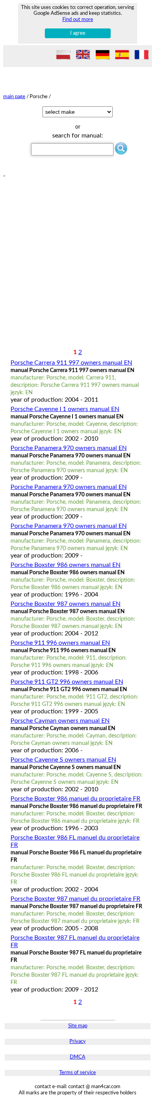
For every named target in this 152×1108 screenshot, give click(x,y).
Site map (77, 1026)
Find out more (77, 19)
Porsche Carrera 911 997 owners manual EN (71, 363)
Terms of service (77, 1072)
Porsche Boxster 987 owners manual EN (65, 604)
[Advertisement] (76, 256)
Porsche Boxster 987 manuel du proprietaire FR (75, 899)
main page (14, 96)
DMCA (77, 1057)
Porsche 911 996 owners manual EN (60, 643)
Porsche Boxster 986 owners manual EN (65, 565)
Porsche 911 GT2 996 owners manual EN (67, 682)
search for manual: (77, 135)
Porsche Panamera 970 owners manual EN (69, 448)
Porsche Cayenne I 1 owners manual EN (65, 409)
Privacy (77, 1041)
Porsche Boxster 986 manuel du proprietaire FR (75, 799)
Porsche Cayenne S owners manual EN (63, 760)
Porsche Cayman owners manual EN (60, 721)
